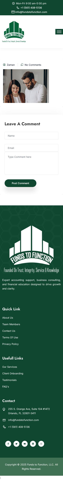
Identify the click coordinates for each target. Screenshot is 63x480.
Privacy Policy (10, 344)
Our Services (9, 366)
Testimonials (9, 380)
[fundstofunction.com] (14, 31)
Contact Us (8, 330)
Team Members (11, 324)
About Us (7, 317)
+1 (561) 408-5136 (31, 7)
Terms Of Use (10, 337)
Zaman (11, 64)
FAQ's (5, 386)
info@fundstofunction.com (31, 11)
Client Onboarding (12, 373)
